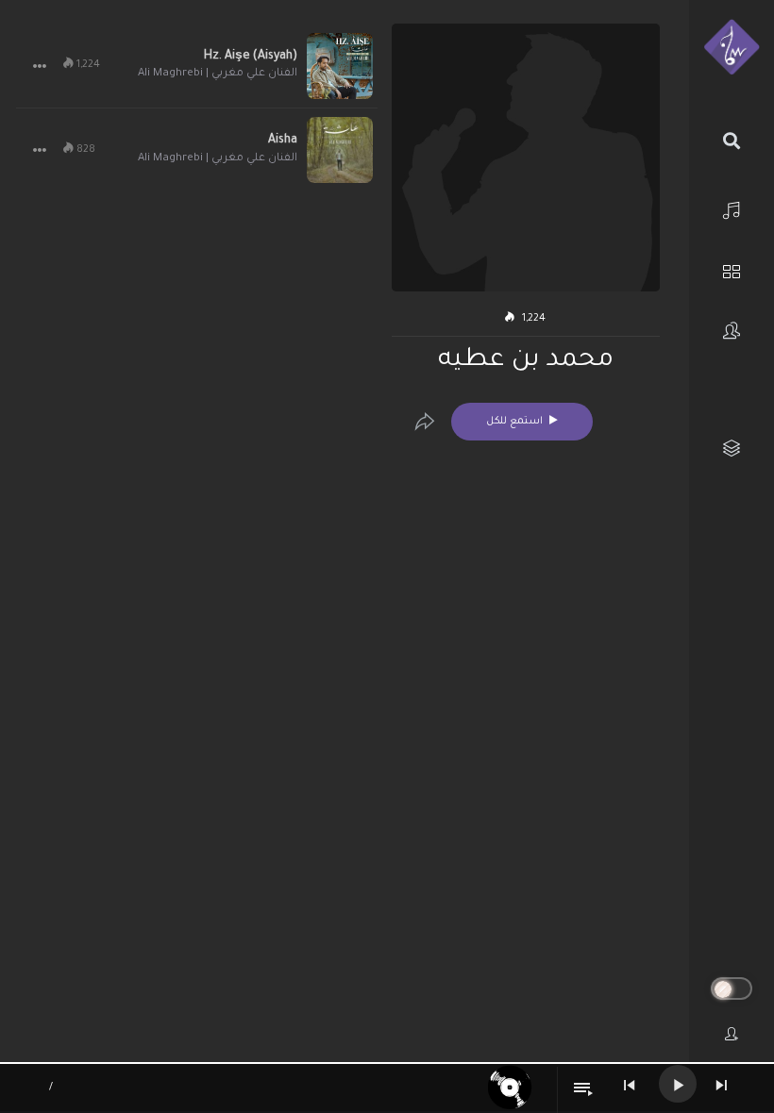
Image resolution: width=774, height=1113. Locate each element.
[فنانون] (731, 331)
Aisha (282, 140)
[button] (40, 66)
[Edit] (424, 421)
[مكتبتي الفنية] (731, 448)
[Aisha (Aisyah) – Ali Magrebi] (340, 150)
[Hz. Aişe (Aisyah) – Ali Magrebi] (340, 66)
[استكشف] (731, 269)
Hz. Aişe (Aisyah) (250, 56)
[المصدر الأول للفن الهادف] (731, 48)
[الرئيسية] (731, 208)
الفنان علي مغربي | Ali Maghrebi (217, 74)
